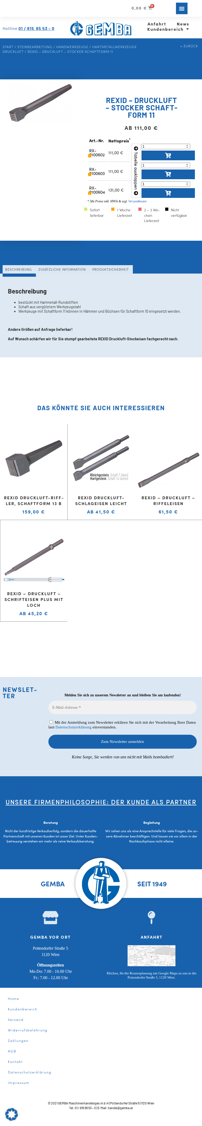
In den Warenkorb (168, 155)
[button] (182, 8)
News (183, 23)
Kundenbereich (165, 29)
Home (13, 998)
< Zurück (189, 45)
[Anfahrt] (151, 917)
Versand (16, 1019)
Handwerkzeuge (72, 46)
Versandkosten (137, 201)
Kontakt (15, 1061)
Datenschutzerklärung (73, 727)
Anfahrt (157, 23)
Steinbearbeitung (34, 46)
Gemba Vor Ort (50, 937)
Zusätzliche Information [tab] (62, 269)
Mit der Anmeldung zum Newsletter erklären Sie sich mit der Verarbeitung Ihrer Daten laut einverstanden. (122, 724)
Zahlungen (18, 1040)
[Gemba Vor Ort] (50, 917)
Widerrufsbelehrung (28, 1029)
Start (8, 46)
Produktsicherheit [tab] (110, 269)
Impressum (18, 1082)
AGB (12, 1050)
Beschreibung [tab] (18, 269)
